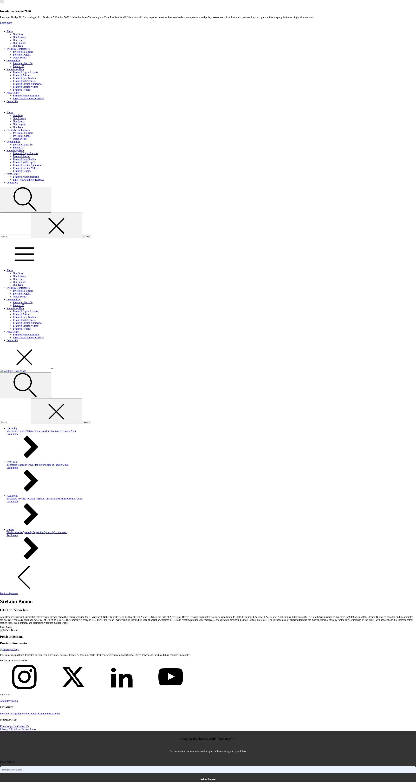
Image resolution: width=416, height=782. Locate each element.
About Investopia (9, 701)
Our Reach (18, 40)
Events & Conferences (18, 48)
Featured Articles (21, 75)
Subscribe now (208, 779)
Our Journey (19, 37)
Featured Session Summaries (27, 83)
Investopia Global (22, 54)
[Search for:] (15, 236)
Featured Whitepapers (24, 81)
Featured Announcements (26, 95)
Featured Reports (22, 89)
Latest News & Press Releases (28, 98)
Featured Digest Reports (25, 72)
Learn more (6, 22)
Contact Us (12, 101)
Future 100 (18, 66)
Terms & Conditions (25, 729)
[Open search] (25, 200)
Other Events (19, 57)
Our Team (18, 45)
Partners (56, 713)
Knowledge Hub (15, 69)
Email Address (7, 762)
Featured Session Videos (25, 86)
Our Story (18, 34)
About (9, 31)
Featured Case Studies (24, 78)
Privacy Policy (7, 729)
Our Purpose (19, 43)
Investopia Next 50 (22, 63)
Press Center (12, 92)
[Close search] (56, 225)
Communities (13, 60)
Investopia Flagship (23, 51)
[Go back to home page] (9, 649)
